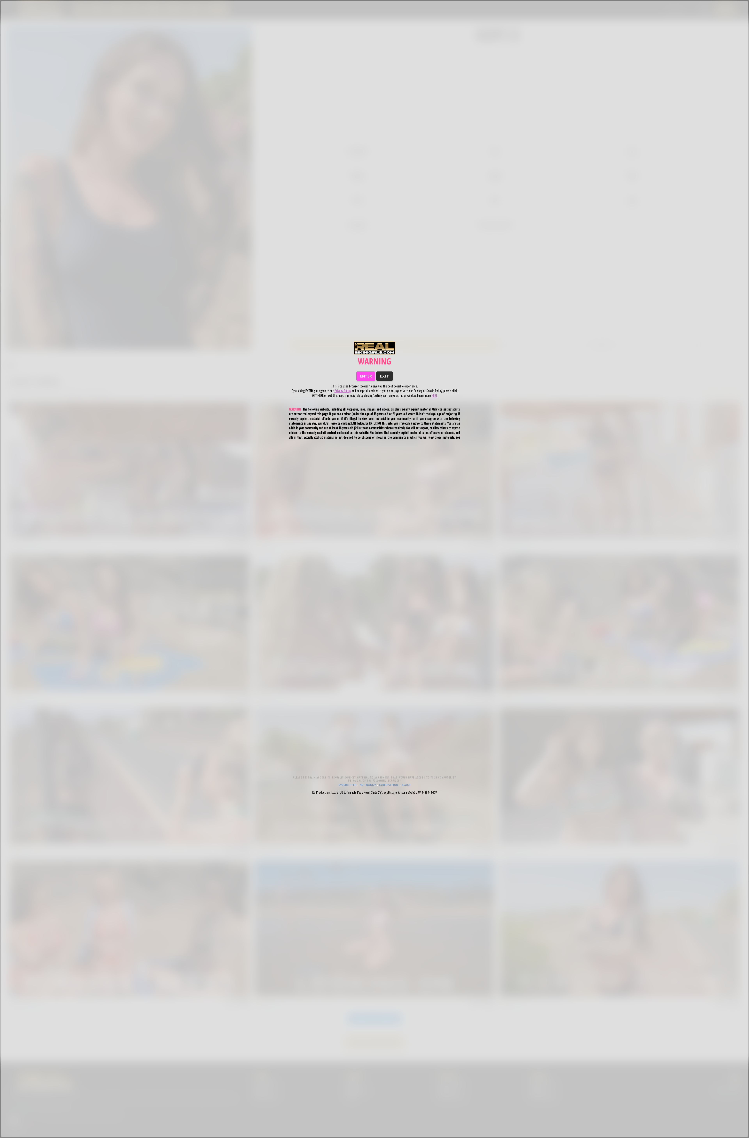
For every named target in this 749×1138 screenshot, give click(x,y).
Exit (384, 376)
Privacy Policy (343, 390)
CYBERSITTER (347, 785)
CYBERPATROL (388, 785)
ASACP (406, 785)
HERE (434, 395)
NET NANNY (367, 785)
